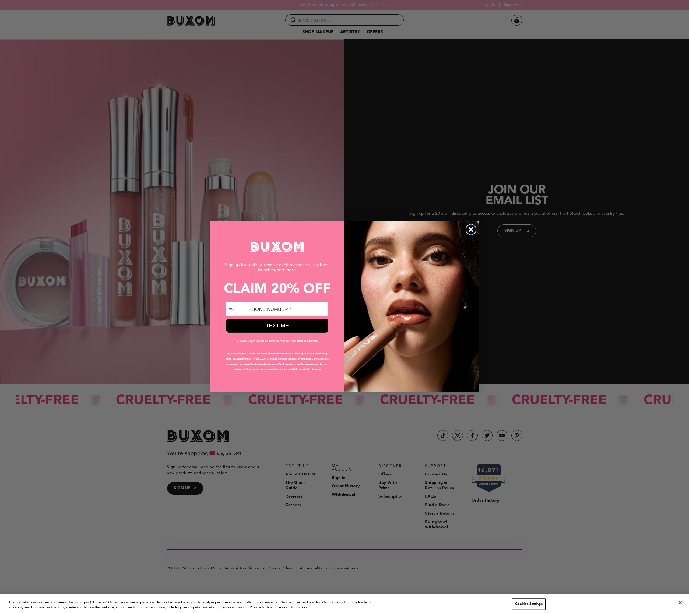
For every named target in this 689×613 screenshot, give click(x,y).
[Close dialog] (471, 229)
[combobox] (236, 309)
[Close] (680, 603)
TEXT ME (277, 326)
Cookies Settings (529, 604)
